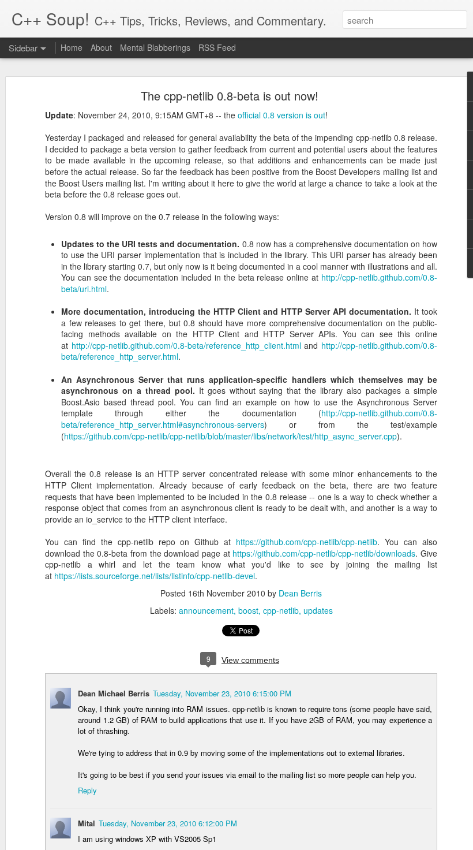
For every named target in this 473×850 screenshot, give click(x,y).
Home (71, 47)
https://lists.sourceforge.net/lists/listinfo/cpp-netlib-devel (154, 575)
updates (318, 610)
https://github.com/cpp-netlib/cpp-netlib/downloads (323, 553)
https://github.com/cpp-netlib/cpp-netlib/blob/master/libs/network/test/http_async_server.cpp (230, 436)
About (101, 47)
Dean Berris (300, 593)
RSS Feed (217, 47)
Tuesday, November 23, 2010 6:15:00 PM (222, 693)
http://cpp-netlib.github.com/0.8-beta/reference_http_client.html (186, 345)
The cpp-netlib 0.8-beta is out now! (229, 95)
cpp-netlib (281, 610)
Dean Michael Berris (113, 693)
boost (248, 610)
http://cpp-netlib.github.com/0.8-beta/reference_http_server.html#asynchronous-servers (249, 418)
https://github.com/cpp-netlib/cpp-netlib (306, 541)
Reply (87, 790)
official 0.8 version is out (281, 115)
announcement (206, 610)
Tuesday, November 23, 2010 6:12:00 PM (168, 823)
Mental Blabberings (155, 47)
